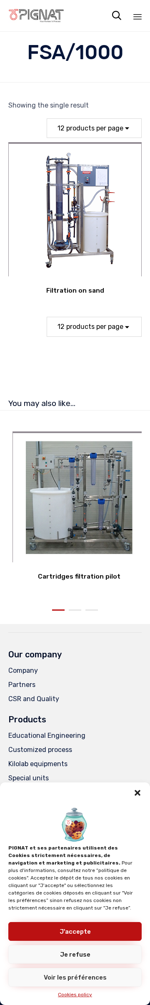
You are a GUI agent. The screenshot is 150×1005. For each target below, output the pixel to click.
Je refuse (75, 954)
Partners (21, 685)
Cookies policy (75, 994)
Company (23, 670)
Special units (28, 778)
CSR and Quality (33, 699)
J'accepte (75, 931)
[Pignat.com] (36, 15)
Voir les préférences (75, 977)
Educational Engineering (46, 735)
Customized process (40, 750)
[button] (137, 793)
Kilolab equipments (38, 764)
